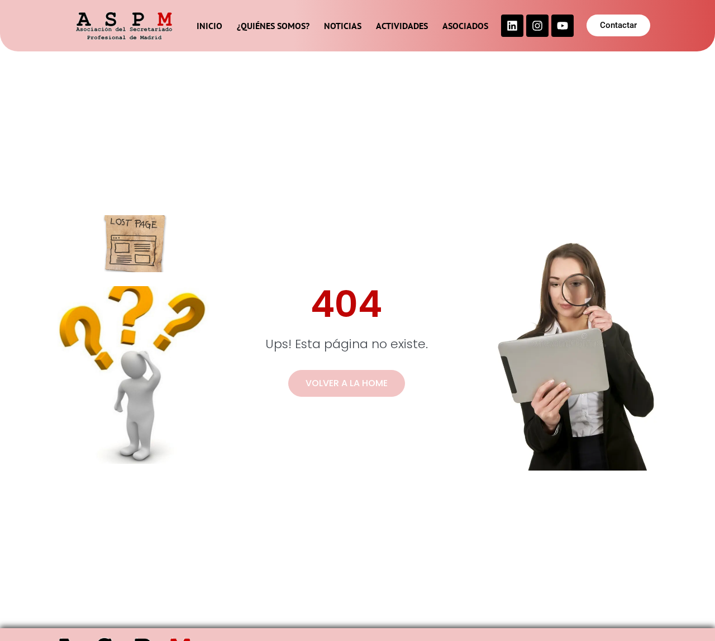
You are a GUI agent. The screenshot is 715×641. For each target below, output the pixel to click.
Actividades (402, 25)
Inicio (209, 25)
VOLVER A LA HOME (347, 383)
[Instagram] (537, 26)
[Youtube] (562, 26)
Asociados (465, 25)
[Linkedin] (512, 26)
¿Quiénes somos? (273, 25)
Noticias (342, 25)
